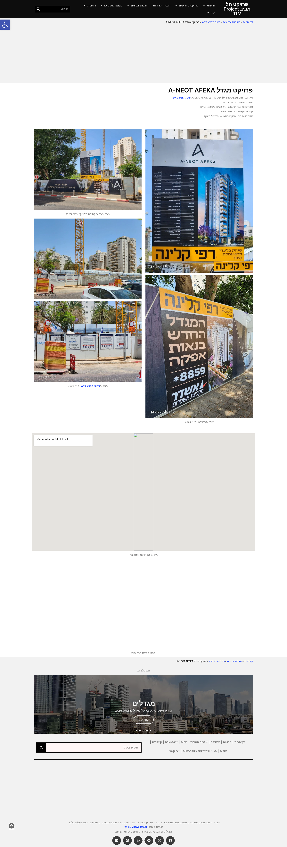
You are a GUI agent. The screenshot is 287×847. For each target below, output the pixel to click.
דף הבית (248, 22)
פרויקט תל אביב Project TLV (237, 9)
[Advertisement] (143, 54)
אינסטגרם (171, 742)
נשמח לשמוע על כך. (135, 826)
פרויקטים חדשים (188, 5)
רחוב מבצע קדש (211, 22)
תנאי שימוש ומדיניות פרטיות (200, 751)
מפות (184, 742)
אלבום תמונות (199, 742)
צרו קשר (174, 751)
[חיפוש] (38, 9)
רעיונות (91, 5)
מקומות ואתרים (113, 5)
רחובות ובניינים (139, 5)
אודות (223, 751)
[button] (5, 25)
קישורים (157, 742)
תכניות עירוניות (161, 5)
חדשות (211, 5)
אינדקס (215, 742)
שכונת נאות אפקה (180, 97)
